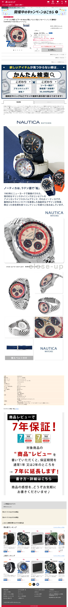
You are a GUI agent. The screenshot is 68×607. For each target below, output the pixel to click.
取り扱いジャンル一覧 (9, 596)
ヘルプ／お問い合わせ (39, 589)
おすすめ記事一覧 (22, 589)
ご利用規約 (51, 589)
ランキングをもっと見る (58, 527)
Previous (5, 536)
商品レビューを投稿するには (57, 62)
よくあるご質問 (38, 594)
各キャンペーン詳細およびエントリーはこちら (44, 40)
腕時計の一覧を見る (59, 57)
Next (63, 536)
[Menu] (3, 1)
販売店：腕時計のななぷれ (56, 26)
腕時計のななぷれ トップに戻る (57, 54)
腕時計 (18, 7)
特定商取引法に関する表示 (55, 597)
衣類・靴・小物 (12, 7)
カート (19, 591)
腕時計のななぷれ (8, 506)
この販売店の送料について (56, 28)
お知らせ (37, 591)
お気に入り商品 (7, 591)
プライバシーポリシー (54, 591)
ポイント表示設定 (22, 596)
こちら (16, 408)
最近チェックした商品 (9, 594)
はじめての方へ (38, 596)
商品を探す (6, 589)
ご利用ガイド (21, 598)
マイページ (20, 594)
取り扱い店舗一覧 (8, 598)
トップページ (4, 7)
